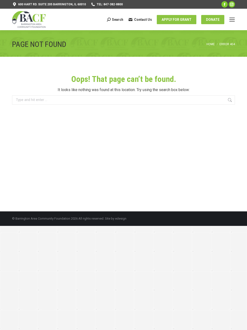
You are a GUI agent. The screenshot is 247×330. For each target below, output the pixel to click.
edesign (120, 218)
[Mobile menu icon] (232, 19)
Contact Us (143, 20)
